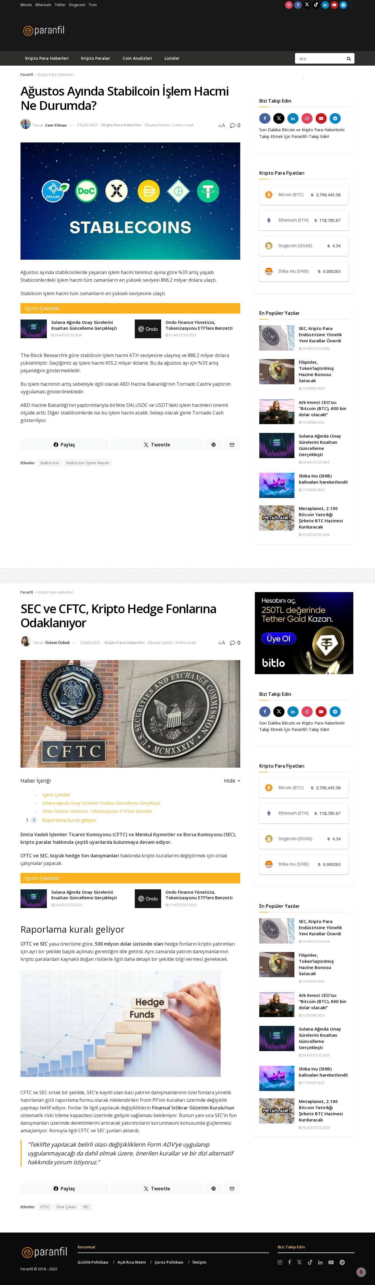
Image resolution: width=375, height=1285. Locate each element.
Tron (93, 4)
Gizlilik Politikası (93, 1262)
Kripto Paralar (95, 58)
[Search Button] (349, 58)
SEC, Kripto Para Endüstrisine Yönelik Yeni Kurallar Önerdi (320, 334)
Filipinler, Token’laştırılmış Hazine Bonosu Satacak (316, 371)
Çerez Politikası (169, 1262)
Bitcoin (26, 4)
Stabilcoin (49, 462)
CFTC (45, 1206)
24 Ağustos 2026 (68, 335)
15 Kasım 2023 (312, 422)
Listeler (172, 58)
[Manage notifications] (361, 1272)
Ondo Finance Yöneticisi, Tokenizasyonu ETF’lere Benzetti (199, 325)
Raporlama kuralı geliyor (69, 820)
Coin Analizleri (137, 58)
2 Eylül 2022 (90, 642)
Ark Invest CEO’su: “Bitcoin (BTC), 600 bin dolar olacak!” (322, 408)
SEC (86, 1206)
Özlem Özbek (57, 642)
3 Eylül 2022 (87, 125)
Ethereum (43, 4)
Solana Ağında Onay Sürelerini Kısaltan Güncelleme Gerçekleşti (84, 325)
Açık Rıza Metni (131, 1262)
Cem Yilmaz (56, 125)
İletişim (199, 1262)
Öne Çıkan (66, 1206)
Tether (60, 4)
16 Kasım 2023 (312, 388)
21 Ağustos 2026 (182, 335)
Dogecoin (77, 4)
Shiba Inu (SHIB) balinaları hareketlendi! (323, 479)
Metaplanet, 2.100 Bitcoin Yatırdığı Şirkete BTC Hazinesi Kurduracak (321, 517)
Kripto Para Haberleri (47, 58)
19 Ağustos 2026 (315, 348)
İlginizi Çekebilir (56, 795)
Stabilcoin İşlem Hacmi (88, 462)
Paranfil (27, 74)
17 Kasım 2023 (312, 489)
